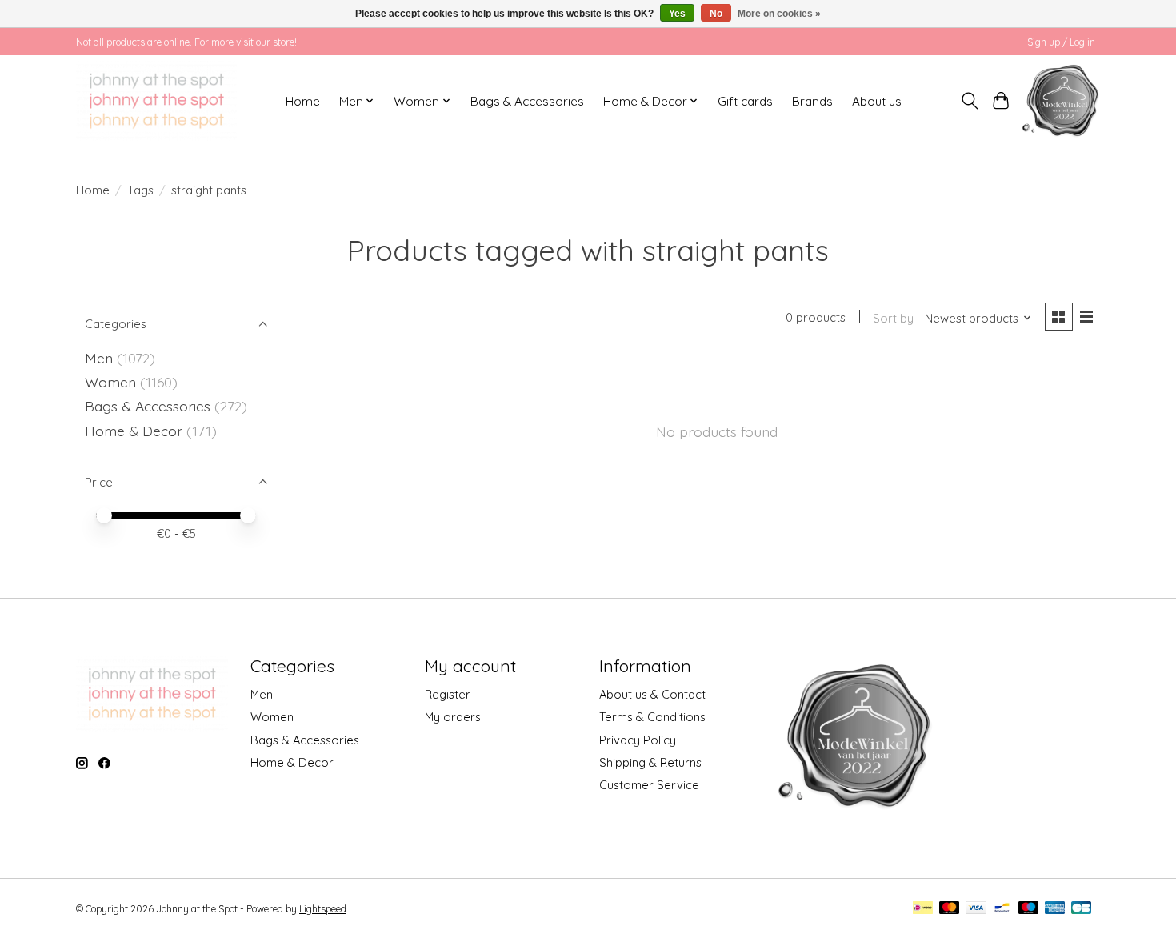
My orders (453, 716)
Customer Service (649, 784)
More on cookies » (779, 13)
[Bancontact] (1002, 908)
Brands (812, 101)
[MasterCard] (949, 908)
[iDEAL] (923, 908)
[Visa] (976, 908)
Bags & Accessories (527, 101)
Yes (677, 13)
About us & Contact (652, 694)
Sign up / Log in (1061, 42)
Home (303, 101)
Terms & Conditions (652, 716)
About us (877, 101)
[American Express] (1055, 908)
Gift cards (745, 101)
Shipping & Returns (650, 762)
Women (110, 382)
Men (99, 358)
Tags (140, 190)
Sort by (893, 318)
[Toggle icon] (970, 100)
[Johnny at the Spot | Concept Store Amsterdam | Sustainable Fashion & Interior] (156, 101)
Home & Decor (133, 430)
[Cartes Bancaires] (1081, 908)
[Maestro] (1028, 908)
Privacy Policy (637, 740)
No (716, 13)
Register (447, 694)
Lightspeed (322, 909)
